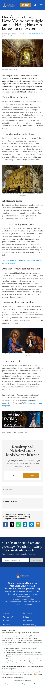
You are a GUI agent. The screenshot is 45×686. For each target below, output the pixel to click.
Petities (26, 617)
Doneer (25, 5)
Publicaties (27, 621)
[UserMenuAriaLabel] (35, 5)
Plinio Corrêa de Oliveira (35, 34)
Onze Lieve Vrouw (17, 36)
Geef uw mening (29, 625)
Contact (6, 621)
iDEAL (33, 592)
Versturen (37, 560)
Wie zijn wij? (8, 617)
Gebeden (6, 625)
